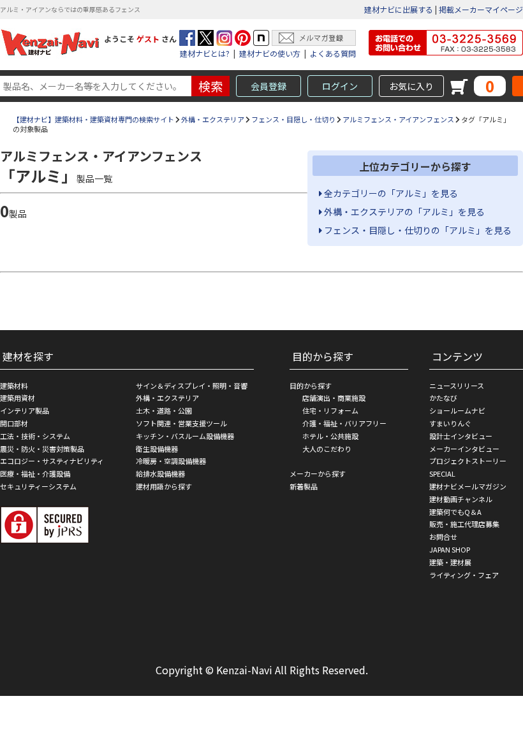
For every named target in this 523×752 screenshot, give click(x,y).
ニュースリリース (456, 385)
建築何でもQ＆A (455, 512)
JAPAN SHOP (449, 549)
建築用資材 (17, 398)
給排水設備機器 (160, 473)
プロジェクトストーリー (467, 461)
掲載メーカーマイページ (481, 9)
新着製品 (304, 486)
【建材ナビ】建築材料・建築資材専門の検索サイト (93, 119)
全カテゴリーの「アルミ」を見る (390, 193)
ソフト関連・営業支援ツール (181, 423)
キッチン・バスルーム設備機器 (185, 436)
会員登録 (268, 86)
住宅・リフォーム (330, 410)
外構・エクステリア (212, 119)
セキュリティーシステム (38, 486)
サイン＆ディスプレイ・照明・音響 (191, 385)
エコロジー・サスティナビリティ (52, 461)
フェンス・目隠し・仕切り (293, 119)
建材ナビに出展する (398, 9)
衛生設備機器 (157, 449)
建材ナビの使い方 (269, 53)
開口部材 (14, 423)
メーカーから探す (318, 473)
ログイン (340, 86)
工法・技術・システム (35, 436)
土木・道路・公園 (164, 410)
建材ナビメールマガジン (467, 486)
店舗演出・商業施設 (333, 398)
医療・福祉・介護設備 (35, 473)
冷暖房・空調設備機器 (171, 461)
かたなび (443, 398)
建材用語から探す (164, 486)
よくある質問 (333, 53)
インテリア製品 (24, 410)
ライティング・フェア (464, 575)
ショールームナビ (457, 410)
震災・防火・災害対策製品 (42, 449)
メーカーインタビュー (464, 449)
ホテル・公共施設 (330, 436)
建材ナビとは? (205, 53)
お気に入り (411, 86)
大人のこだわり (326, 449)
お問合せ (443, 536)
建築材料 (14, 385)
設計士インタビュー (460, 436)
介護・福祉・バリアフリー (344, 423)
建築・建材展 (450, 562)
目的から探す (311, 385)
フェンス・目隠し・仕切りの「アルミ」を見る (417, 230)
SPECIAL (442, 473)
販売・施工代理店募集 (464, 524)
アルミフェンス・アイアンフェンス (398, 119)
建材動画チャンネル (460, 499)
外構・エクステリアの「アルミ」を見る (403, 211)
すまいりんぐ (450, 423)
